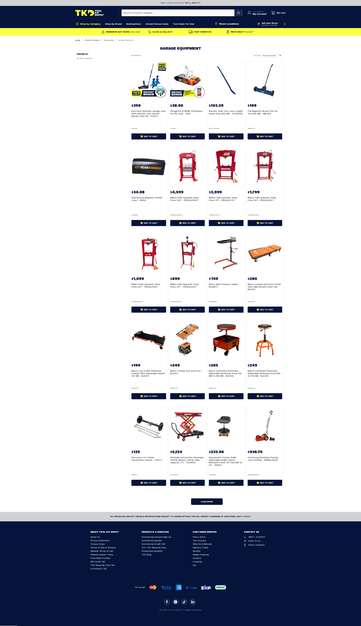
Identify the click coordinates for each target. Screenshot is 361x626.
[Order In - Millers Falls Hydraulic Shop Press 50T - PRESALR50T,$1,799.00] (265, 166)
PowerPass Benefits (152, 551)
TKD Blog (146, 554)
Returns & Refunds (202, 544)
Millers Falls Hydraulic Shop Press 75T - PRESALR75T (223, 199)
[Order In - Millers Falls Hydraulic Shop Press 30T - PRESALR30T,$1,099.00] (148, 253)
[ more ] (247, 516)
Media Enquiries (201, 554)
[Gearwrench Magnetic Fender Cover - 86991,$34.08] (148, 166)
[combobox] (178, 12)
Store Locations (229, 23)
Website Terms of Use (101, 551)
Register (261, 11)
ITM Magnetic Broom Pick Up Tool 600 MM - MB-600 (262, 112)
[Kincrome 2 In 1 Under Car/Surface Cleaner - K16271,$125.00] (148, 426)
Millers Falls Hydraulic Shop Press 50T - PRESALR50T (262, 199)
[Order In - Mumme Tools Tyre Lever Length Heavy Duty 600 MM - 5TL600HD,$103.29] (226, 80)
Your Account (199, 540)
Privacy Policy (97, 544)
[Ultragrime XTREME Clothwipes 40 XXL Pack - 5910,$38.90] (187, 80)
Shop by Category (90, 24)
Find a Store (199, 537)
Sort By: (257, 56)
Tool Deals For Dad (183, 24)
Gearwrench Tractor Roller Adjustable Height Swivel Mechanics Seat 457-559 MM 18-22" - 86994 (226, 461)
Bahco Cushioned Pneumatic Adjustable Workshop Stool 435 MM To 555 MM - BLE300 (225, 373)
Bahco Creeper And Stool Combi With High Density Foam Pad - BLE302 (264, 287)
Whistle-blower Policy (101, 554)
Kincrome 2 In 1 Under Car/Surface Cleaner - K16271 (146, 458)
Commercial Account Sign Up (156, 537)
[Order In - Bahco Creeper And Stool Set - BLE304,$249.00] (187, 340)
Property (197, 561)
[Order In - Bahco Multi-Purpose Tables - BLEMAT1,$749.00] (226, 253)
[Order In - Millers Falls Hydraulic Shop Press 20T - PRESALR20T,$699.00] (187, 253)
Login (255, 11)
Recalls (196, 551)
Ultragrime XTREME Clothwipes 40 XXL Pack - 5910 (186, 112)
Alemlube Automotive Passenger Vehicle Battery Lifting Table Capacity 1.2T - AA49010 (187, 460)
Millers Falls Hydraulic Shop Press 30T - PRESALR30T (145, 285)
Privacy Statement (99, 540)
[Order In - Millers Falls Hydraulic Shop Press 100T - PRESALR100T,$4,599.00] (187, 166)
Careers (197, 558)
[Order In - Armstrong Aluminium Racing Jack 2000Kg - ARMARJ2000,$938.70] (265, 426)
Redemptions (133, 24)
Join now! (123, 32)
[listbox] (272, 55)
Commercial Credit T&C (153, 544)
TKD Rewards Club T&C (102, 565)
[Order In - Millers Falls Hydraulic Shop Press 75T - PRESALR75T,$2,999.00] (226, 166)
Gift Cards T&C (97, 561)
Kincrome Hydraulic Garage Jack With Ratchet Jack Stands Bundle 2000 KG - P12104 (148, 113)
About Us (95, 537)
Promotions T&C (98, 568)
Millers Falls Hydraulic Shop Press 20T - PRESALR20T (184, 285)
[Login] (250, 13)
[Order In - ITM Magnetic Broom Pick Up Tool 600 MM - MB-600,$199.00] (265, 80)
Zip (194, 565)
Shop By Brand (113, 24)
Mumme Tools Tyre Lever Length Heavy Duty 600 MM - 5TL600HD (226, 112)
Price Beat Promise (100, 558)
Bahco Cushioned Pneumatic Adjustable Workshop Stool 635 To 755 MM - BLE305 (264, 373)
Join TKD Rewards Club (154, 547)
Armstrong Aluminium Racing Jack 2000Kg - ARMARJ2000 (263, 458)
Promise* (242, 32)
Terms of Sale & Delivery (103, 547)
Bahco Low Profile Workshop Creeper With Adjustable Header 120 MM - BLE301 (148, 373)
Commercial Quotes (152, 540)
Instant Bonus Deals (157, 24)
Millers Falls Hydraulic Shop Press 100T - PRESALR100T (184, 199)
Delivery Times (200, 547)
